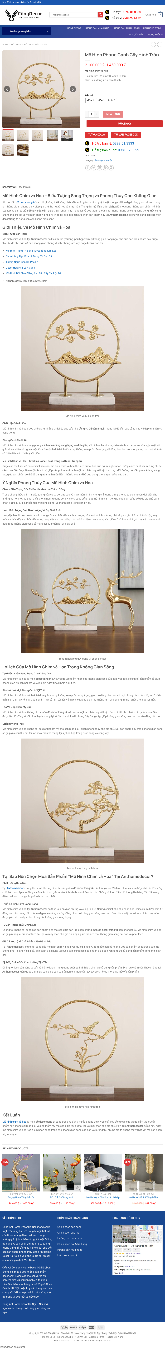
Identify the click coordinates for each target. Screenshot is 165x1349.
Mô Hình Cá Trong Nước (62, 1197)
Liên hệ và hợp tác (67, 1255)
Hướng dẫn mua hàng (97, 28)
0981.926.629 (132, 17)
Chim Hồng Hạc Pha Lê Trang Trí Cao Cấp (29, 256)
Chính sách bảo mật (68, 1232)
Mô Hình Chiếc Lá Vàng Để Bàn (143, 1197)
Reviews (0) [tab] (25, 187)
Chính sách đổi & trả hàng (72, 1244)
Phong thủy (153, 34)
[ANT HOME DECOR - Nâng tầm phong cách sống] (23, 14)
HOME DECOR (74, 28)
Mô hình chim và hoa (14, 1121)
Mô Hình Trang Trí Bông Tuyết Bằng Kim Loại (31, 250)
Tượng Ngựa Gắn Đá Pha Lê (22, 262)
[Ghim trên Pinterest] (105, 167)
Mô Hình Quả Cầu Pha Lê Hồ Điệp (103, 1197)
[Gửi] (100, 14)
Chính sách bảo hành (69, 1227)
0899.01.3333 (132, 12)
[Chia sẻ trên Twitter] (93, 167)
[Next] (162, 1182)
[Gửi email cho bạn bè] (99, 167)
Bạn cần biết (136, 34)
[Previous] (2, 1182)
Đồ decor (16, 44)
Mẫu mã (89, 95)
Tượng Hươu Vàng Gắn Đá (21, 1197)
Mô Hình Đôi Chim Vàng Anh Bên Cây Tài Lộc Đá (33, 273)
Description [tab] (9, 187)
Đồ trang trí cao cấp (35, 44)
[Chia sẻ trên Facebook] (88, 167)
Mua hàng (113, 114)
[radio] (90, 100)
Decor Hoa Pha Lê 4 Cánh (20, 267)
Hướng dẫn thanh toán (70, 1238)
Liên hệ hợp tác (152, 28)
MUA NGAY (124, 123)
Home (5, 44)
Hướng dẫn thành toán (126, 28)
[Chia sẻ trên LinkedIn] (111, 167)
